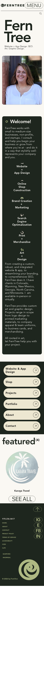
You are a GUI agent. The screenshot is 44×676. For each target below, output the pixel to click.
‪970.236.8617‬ (8, 519)
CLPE (4, 548)
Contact (11, 426)
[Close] (35, 370)
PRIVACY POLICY (8, 534)
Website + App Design (22, 170)
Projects (11, 393)
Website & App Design (16, 370)
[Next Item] (38, 467)
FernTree (14, 5)
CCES (4, 544)
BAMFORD (6, 554)
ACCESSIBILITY (7, 541)
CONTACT (5, 530)
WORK (4, 523)
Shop (9, 382)
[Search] (40, 13)
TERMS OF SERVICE (9, 537)
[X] (37, 509)
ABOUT (4, 526)
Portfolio (11, 404)
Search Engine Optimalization (22, 221)
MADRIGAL (7, 557)
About (10, 415)
